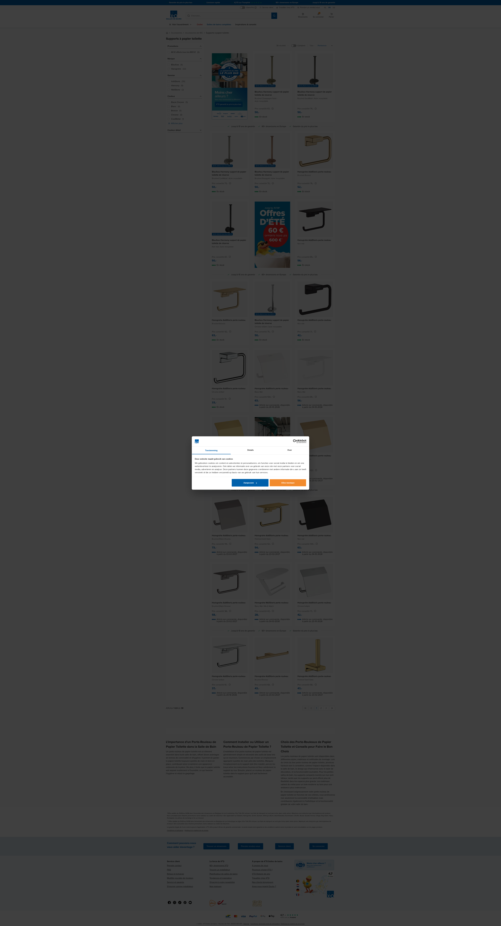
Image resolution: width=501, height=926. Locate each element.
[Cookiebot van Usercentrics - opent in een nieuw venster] (295, 441)
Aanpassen (248, 483)
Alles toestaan (287, 483)
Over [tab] (289, 450)
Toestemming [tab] (211, 450)
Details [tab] (250, 450)
